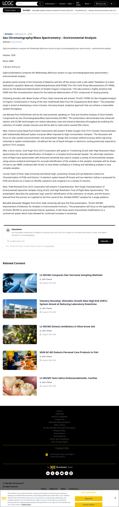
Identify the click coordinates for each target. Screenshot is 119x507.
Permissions (59, 433)
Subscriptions (59, 436)
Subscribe (104, 241)
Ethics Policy (59, 425)
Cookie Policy (26, 505)
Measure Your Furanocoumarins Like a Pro (102, 10)
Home (43, 489)
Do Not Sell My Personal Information (59, 428)
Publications (50, 4)
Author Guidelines (60, 416)
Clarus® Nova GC (81, 10)
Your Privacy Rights (59, 442)
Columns (62, 4)
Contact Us (59, 419)
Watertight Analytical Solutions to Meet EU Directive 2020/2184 (52, 10)
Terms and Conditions (59, 439)
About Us (53, 489)
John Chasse (47, 279)
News (70, 4)
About (59, 411)
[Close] (115, 498)
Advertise (59, 414)
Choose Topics (10, 10)
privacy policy (49, 246)
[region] (59, 498)
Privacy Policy (59, 430)
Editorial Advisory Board (59, 422)
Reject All (88, 499)
